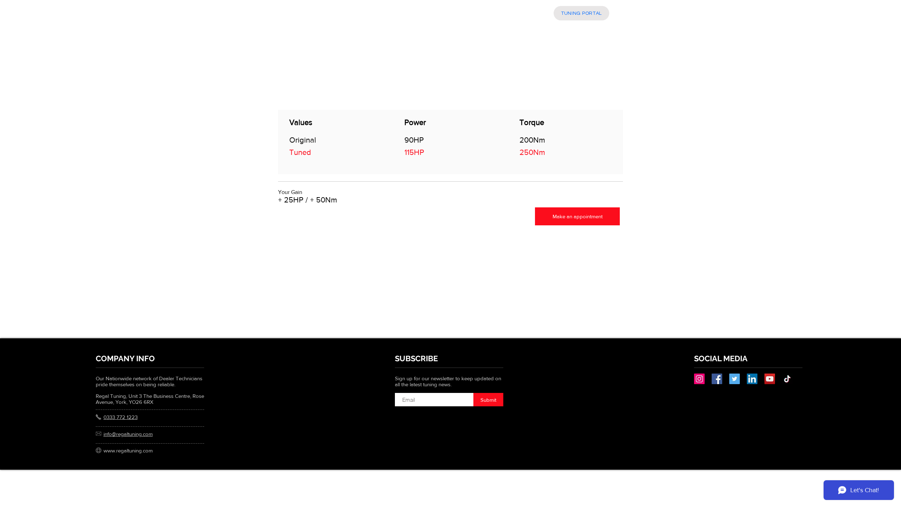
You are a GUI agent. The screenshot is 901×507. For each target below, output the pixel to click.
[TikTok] (787, 379)
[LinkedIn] (752, 379)
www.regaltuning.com (128, 450)
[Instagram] (699, 379)
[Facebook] (717, 379)
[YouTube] (769, 379)
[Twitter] (734, 379)
